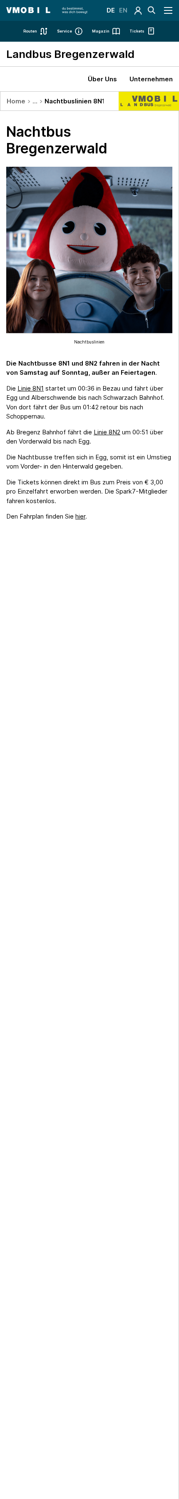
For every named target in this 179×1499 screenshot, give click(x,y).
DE (111, 10)
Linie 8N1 (30, 388)
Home (16, 101)
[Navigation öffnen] (168, 10)
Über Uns (102, 79)
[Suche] (151, 10)
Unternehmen (151, 79)
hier (80, 516)
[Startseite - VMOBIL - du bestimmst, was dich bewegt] (47, 10)
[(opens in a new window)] (138, 10)
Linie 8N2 (107, 432)
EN (123, 10)
